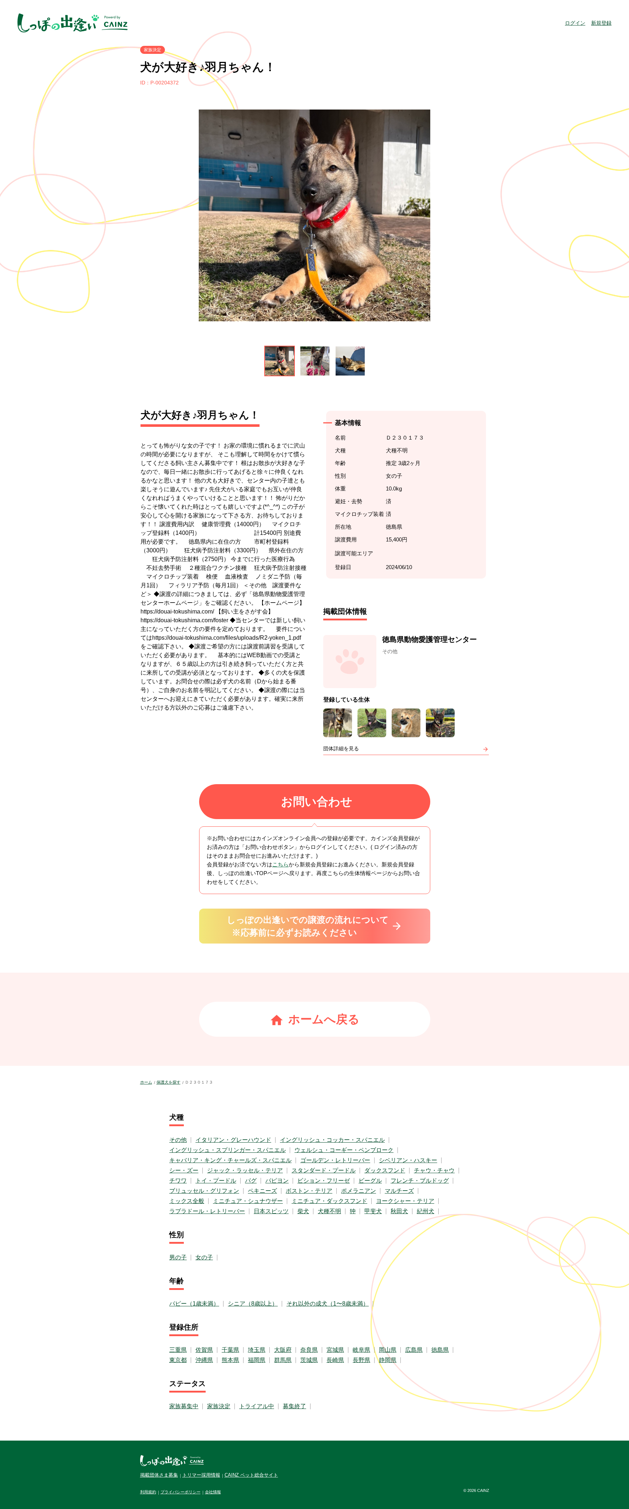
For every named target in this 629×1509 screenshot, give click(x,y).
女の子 (204, 1257)
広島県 (414, 1350)
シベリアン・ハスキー (408, 1160)
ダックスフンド (384, 1170)
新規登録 (601, 23)
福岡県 (256, 1360)
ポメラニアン (358, 1191)
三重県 (178, 1350)
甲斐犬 (373, 1211)
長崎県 (335, 1360)
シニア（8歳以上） (253, 1303)
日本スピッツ (271, 1211)
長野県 (361, 1360)
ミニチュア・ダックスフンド (329, 1201)
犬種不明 (329, 1211)
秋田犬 (399, 1211)
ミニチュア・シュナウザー (248, 1201)
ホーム (146, 1082)
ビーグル (370, 1181)
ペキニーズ (262, 1191)
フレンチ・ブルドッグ (420, 1181)
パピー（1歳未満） (194, 1303)
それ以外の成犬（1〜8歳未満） (327, 1303)
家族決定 (218, 1406)
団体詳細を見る (341, 748)
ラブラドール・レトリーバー (207, 1211)
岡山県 (387, 1350)
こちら (280, 864)
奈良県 (309, 1350)
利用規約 (148, 1492)
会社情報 (213, 1492)
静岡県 (387, 1360)
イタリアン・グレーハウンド (233, 1140)
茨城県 (309, 1360)
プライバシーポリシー (181, 1492)
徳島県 (440, 1350)
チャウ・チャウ (434, 1170)
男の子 (178, 1257)
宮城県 (335, 1350)
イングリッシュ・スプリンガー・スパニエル (227, 1150)
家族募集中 (183, 1406)
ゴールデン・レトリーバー (335, 1160)
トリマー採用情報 (201, 1475)
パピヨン (277, 1181)
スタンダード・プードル (324, 1170)
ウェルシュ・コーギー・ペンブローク (343, 1150)
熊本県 (230, 1360)
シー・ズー (183, 1170)
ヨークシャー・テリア (405, 1201)
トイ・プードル (215, 1181)
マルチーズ (399, 1191)
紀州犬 (425, 1211)
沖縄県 (204, 1360)
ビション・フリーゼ (323, 1181)
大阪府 (283, 1350)
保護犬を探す (169, 1082)
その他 (178, 1140)
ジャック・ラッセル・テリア (245, 1170)
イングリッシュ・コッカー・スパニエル (332, 1140)
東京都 (178, 1360)
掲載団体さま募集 (159, 1475)
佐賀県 (204, 1350)
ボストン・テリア (309, 1191)
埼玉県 (256, 1350)
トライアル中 (256, 1406)
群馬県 (283, 1360)
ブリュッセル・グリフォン (204, 1191)
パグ (251, 1181)
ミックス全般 (186, 1201)
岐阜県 (361, 1350)
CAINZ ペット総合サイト (251, 1475)
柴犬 (303, 1211)
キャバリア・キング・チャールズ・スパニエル (230, 1160)
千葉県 (230, 1350)
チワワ (178, 1181)
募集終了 (294, 1406)
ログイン (575, 23)
